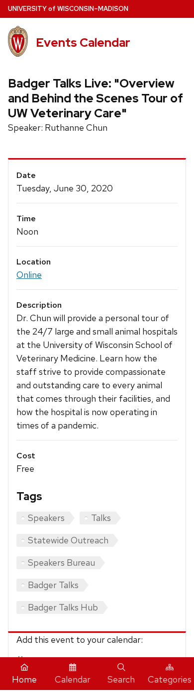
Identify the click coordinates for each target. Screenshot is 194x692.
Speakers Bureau (61, 562)
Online (29, 274)
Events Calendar (83, 42)
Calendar (73, 679)
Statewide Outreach (68, 540)
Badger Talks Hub (63, 607)
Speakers (46, 517)
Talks (101, 517)
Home (24, 679)
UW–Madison (68, 8)
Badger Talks (53, 585)
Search (121, 679)
